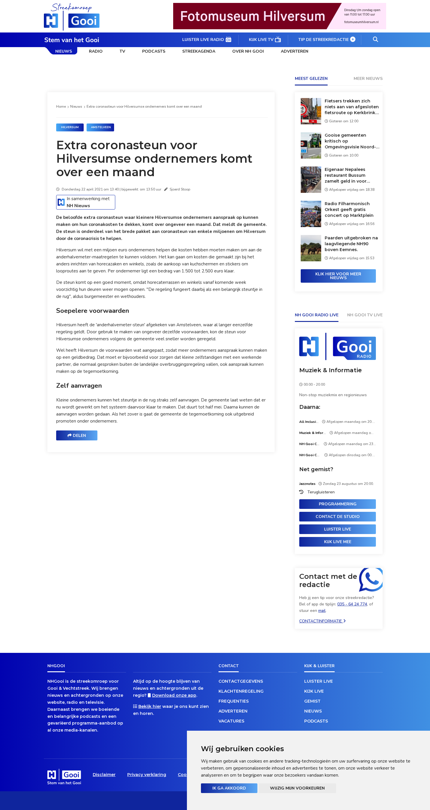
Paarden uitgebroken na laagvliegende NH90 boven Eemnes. (351, 243)
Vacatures (231, 721)
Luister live (337, 529)
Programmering (338, 504)
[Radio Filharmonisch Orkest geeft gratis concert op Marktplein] (311, 225)
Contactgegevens (241, 681)
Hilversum (70, 127)
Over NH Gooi (248, 51)
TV (122, 51)
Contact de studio (338, 516)
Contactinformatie (321, 621)
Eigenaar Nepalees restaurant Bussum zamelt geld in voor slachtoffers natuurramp (351, 175)
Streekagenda (198, 51)
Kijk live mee (337, 542)
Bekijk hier (149, 706)
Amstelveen (101, 127)
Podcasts (153, 51)
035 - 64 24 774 (352, 604)
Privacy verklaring (146, 774)
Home (61, 106)
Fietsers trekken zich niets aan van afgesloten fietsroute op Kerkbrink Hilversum (352, 107)
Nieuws (63, 51)
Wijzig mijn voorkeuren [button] (297, 788)
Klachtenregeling (241, 691)
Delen (79, 435)
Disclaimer (104, 774)
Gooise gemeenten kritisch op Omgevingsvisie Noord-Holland (350, 141)
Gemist (312, 701)
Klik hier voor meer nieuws (338, 276)
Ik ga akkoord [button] (229, 788)
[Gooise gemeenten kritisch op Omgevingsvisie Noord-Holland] (311, 157)
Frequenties (234, 701)
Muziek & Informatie (330, 370)
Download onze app (174, 695)
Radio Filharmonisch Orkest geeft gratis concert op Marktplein (349, 209)
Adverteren (294, 51)
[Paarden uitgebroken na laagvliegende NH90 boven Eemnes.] (311, 259)
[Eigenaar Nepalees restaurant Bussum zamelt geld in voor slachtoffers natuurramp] (311, 191)
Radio (96, 51)
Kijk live (314, 691)
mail (322, 610)
